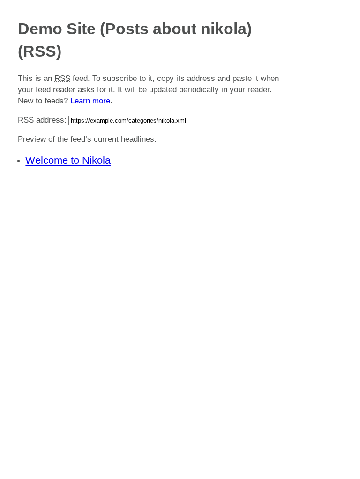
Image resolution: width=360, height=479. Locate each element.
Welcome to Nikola (68, 160)
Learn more (90, 100)
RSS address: (42, 120)
